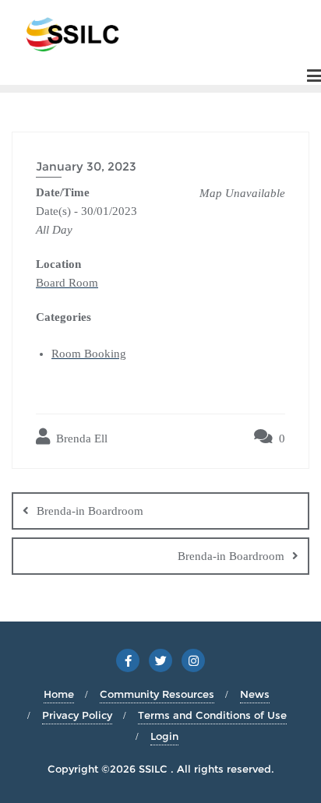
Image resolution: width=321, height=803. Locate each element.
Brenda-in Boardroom (90, 511)
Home (59, 694)
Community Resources (157, 694)
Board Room (67, 282)
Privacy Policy (77, 715)
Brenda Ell (80, 438)
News (255, 694)
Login (164, 736)
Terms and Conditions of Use (212, 715)
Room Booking (88, 353)
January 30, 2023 (86, 166)
